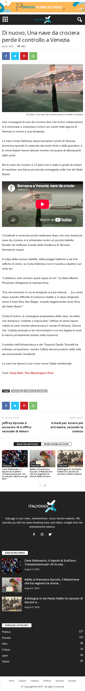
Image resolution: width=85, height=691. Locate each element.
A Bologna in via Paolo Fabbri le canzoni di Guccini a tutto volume (69, 471)
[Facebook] (35, 534)
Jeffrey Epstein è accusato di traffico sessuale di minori (16, 427)
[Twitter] (50, 534)
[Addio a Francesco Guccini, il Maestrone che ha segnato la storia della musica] (42, 458)
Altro (4, 643)
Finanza (35, 680)
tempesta (30, 391)
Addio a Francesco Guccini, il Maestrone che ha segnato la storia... (52, 581)
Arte (11, 680)
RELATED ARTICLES (27, 444)
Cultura (6, 649)
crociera (17, 391)
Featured (7, 465)
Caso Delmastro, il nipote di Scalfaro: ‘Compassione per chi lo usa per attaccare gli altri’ (14, 474)
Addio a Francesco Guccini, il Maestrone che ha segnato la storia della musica (41, 473)
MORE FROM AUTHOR (56, 444)
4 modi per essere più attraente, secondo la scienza (66, 427)
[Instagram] (43, 534)
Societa (6, 637)
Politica (6, 631)
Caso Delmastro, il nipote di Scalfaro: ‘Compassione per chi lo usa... (50, 562)
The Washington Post (39, 373)
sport (5, 655)
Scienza (60, 680)
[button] (79, 19)
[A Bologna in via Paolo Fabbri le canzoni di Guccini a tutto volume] (70, 458)
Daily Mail (16, 373)
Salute (5, 661)
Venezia (42, 391)
